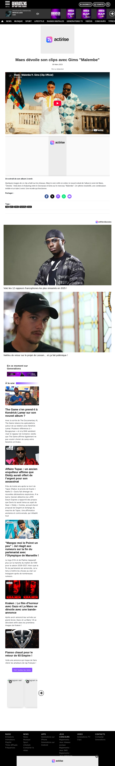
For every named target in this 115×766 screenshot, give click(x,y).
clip (7, 207)
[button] (15, 693)
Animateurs (10, 739)
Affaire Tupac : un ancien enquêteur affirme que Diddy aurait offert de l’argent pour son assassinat (21, 475)
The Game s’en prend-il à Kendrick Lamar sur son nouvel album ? (21, 412)
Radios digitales (55, 21)
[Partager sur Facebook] (46, 197)
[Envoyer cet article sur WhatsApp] (63, 197)
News (9, 21)
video (16, 207)
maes (29, 207)
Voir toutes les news (22, 670)
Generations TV (75, 21)
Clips (79, 739)
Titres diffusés (11, 745)
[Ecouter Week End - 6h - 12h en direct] (22, 374)
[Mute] (37, 13)
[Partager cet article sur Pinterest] (57, 197)
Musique (18, 21)
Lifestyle (39, 21)
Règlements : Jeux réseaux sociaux (64, 742)
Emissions (9, 737)
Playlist (8, 742)
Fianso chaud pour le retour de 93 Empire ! (19, 654)
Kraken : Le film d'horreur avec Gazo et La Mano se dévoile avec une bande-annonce (21, 608)
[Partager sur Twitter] (51, 197)
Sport (28, 21)
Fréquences (10, 747)
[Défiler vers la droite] (41, 693)
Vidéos (88, 21)
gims (11, 207)
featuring (23, 207)
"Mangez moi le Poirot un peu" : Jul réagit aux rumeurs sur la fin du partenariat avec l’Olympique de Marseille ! (22, 549)
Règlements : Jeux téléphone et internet (65, 755)
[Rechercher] (108, 4)
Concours (100, 21)
